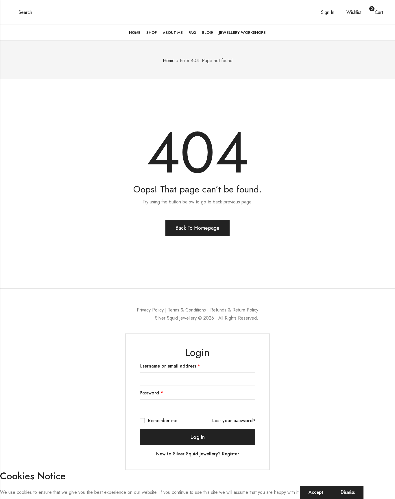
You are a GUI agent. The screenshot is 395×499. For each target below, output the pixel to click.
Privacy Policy (150, 310)
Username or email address (179, 365)
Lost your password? (233, 420)
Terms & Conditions (187, 310)
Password (161, 392)
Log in (198, 437)
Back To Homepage (197, 228)
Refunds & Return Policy (234, 310)
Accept (316, 492)
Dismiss (348, 492)
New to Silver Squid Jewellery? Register (197, 453)
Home (169, 60)
